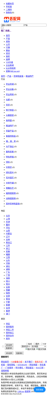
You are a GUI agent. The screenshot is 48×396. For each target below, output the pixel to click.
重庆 (8, 225)
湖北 (8, 266)
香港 (8, 311)
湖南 (8, 269)
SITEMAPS (22, 365)
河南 (8, 263)
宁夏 (8, 302)
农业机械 (10, 84)
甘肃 (8, 296)
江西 (8, 257)
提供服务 (10, 327)
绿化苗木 (10, 172)
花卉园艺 (10, 178)
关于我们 (28, 362)
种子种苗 (10, 110)
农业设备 (10, 89)
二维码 (9, 10)
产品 (9, 76)
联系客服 (39, 390)
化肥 (8, 100)
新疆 (8, 305)
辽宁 (8, 237)
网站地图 (33, 365)
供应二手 (10, 330)
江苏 (8, 245)
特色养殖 (10, 157)
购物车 (9, 13)
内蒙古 (9, 234)
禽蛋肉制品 (11, 136)
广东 (8, 272)
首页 (3, 76)
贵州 (8, 284)
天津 (8, 222)
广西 (8, 275)
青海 (8, 299)
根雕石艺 (10, 188)
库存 (8, 339)
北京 (8, 216)
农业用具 (10, 94)
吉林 (8, 240)
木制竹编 (10, 183)
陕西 (8, 293)
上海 (8, 219)
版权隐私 (11, 365)
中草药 (9, 167)
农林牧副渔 (18, 76)
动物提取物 (11, 198)
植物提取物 (11, 193)
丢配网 (28, 391)
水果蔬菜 (10, 115)
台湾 (8, 308)
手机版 (9, 7)
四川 (8, 281)
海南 (8, 278)
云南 (8, 287)
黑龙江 (9, 243)
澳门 (8, 314)
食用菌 (9, 120)
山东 (8, 260)
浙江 (8, 248)
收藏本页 (10, 4)
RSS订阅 (39, 368)
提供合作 (10, 336)
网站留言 (30, 368)
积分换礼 (19, 368)
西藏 (8, 290)
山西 (8, 231)
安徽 (8, 251)
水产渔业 (10, 146)
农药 (8, 105)
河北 (8, 228)
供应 (8, 324)
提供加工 (10, 333)
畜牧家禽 (10, 152)
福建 (8, 254)
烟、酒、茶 (11, 141)
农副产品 (10, 131)
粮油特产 (30, 76)
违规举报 (5, 371)
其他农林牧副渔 (13, 204)
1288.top (20, 391)
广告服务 (9, 368)
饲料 (8, 162)
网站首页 (5, 362)
